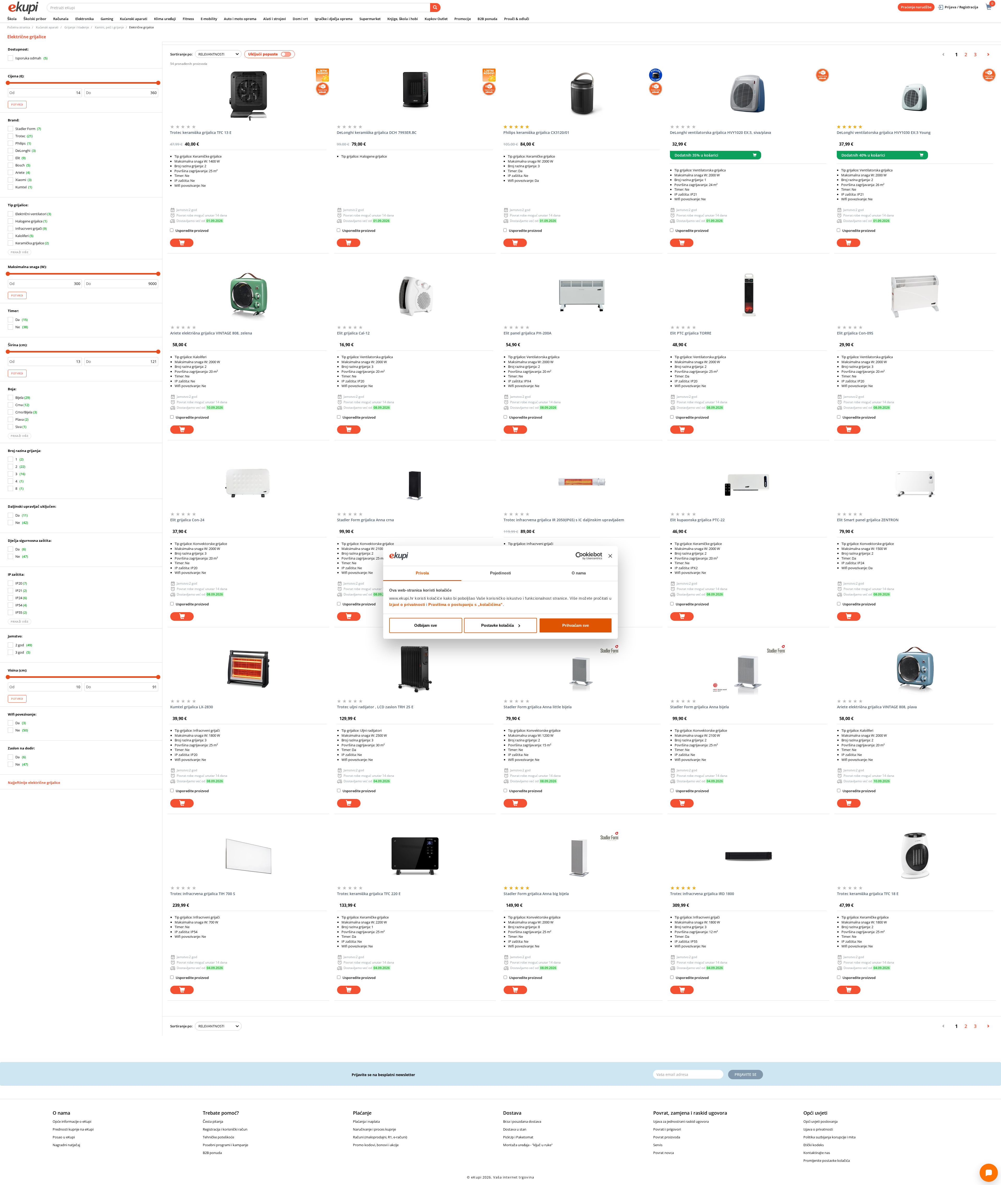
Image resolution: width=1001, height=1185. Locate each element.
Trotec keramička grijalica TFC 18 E (868, 893)
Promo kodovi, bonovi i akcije (376, 1145)
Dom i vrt (300, 18)
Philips (20, 143)
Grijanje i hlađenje (76, 27)
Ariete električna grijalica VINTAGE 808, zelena (211, 333)
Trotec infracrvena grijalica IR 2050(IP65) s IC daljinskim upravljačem (564, 519)
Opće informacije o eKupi (72, 1121)
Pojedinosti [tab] (500, 573)
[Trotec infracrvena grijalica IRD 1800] (748, 856)
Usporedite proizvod (192, 230)
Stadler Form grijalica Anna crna (365, 519)
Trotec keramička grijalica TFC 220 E (369, 893)
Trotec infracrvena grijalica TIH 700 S (202, 893)
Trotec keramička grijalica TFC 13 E (200, 132)
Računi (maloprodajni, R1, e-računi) (380, 1137)
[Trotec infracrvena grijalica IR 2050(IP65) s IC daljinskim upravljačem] (581, 482)
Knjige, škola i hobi (402, 18)
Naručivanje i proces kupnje (374, 1129)
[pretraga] (435, 7)
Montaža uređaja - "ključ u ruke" (528, 1145)
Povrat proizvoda (666, 1137)
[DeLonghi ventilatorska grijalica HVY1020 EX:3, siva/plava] (748, 95)
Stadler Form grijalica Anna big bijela (536, 893)
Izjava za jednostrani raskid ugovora (681, 1121)
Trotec (20, 136)
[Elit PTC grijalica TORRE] (748, 295)
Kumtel (21, 187)
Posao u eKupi (64, 1137)
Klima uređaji (165, 18)
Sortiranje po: (181, 54)
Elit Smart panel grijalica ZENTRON (868, 519)
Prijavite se (745, 1074)
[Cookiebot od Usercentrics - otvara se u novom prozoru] (579, 556)
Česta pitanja (213, 1121)
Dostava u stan (514, 1129)
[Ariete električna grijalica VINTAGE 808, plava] (915, 669)
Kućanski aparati (133, 18)
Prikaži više (19, 252)
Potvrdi (17, 104)
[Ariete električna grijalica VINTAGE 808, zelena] (248, 295)
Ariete (20, 172)
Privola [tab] (422, 573)
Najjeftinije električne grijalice (34, 782)
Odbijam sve (425, 625)
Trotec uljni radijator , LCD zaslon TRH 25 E (375, 706)
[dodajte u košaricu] (181, 243)
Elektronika (84, 18)
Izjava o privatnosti (818, 1129)
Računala (61, 18)
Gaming (107, 18)
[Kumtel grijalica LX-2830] (248, 669)
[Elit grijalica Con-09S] (915, 295)
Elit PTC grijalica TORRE (690, 333)
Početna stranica (18, 27)
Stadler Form (25, 128)
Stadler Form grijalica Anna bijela (699, 706)
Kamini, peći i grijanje (109, 27)
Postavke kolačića (497, 625)
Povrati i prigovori (667, 1129)
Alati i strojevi (274, 18)
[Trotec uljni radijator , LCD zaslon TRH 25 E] (415, 669)
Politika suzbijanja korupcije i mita (829, 1137)
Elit (17, 158)
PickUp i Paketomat (518, 1137)
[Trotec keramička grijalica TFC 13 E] (248, 95)
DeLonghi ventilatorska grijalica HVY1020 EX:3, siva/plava (720, 132)
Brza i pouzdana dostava (522, 1121)
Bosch (20, 165)
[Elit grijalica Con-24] (248, 482)
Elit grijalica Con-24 (187, 519)
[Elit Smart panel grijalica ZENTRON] (915, 482)
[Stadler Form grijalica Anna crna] (415, 482)
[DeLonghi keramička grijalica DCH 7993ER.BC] (415, 95)
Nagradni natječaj (66, 1145)
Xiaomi (20, 179)
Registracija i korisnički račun (225, 1129)
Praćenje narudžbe (916, 7)
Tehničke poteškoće (218, 1137)
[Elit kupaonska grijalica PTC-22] (748, 482)
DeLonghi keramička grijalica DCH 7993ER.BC (377, 132)
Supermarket (370, 18)
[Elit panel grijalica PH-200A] (581, 295)
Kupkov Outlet (436, 18)
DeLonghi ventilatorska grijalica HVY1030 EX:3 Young (884, 132)
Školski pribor (34, 18)
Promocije (462, 18)
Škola (12, 18)
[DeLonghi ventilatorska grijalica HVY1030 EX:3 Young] (915, 95)
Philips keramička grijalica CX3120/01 (536, 132)
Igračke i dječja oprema (334, 18)
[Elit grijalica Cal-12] (415, 295)
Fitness (188, 18)
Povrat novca (663, 1152)
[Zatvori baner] (610, 556)
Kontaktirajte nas (816, 1152)
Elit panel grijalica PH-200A (527, 333)
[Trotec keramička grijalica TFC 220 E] (415, 856)
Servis (657, 1145)
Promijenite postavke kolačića (826, 1160)
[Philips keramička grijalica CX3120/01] (581, 95)
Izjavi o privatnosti (407, 604)
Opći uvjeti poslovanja (820, 1121)
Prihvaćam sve (575, 625)
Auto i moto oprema (240, 18)
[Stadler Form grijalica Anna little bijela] (581, 669)
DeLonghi (22, 150)
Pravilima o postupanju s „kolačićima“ (465, 604)
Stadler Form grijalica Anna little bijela (538, 706)
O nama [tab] (579, 573)
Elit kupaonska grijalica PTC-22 (697, 519)
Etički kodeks (813, 1145)
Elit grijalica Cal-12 (353, 333)
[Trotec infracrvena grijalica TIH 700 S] (248, 856)
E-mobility (209, 18)
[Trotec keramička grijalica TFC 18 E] (915, 856)
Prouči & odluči (516, 18)
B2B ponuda (487, 18)
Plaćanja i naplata (366, 1121)
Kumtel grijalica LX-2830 (191, 706)
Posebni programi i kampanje (225, 1145)
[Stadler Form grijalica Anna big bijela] (581, 856)
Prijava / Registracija (961, 7)
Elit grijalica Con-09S (855, 333)
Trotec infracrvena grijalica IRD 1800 (702, 893)
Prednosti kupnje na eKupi (73, 1129)
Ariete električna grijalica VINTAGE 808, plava (877, 706)
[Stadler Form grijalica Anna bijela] (748, 669)
